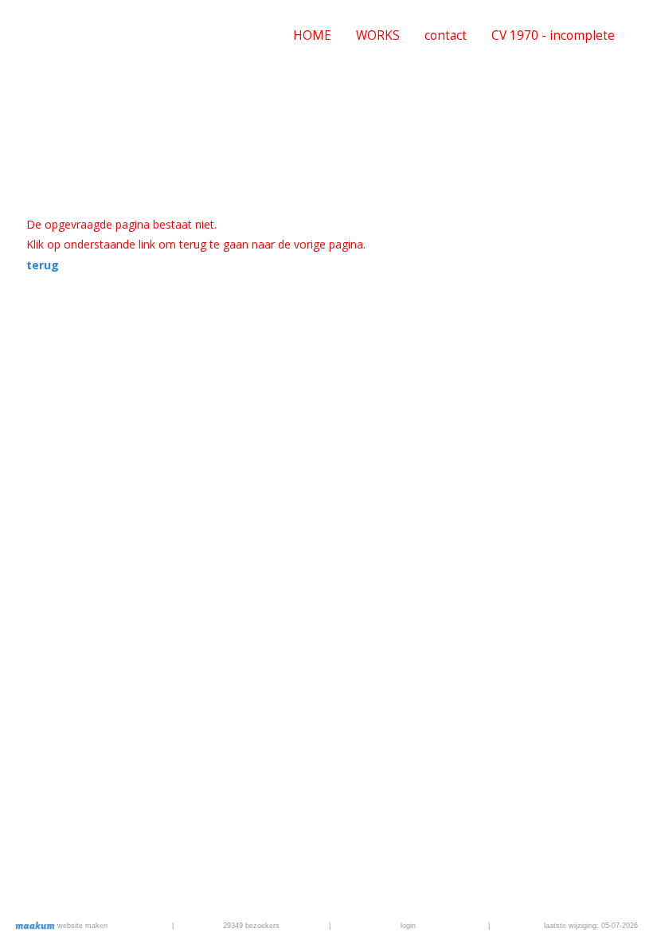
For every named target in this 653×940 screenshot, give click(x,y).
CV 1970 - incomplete (553, 35)
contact (445, 35)
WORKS (378, 35)
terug (42, 264)
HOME (312, 35)
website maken (81, 926)
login (408, 926)
